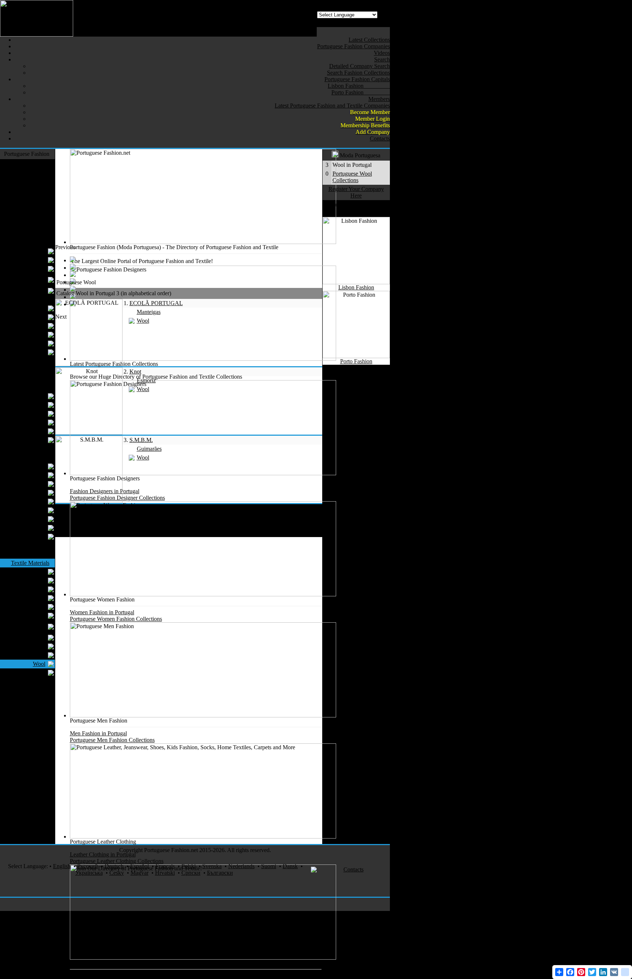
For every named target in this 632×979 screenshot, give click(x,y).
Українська (89, 873)
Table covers (30, 501)
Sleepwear (37, 545)
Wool (39, 664)
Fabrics (37, 580)
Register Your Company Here (356, 192)
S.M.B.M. (141, 440)
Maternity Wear (27, 291)
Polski (188, 866)
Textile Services (31, 800)
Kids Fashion (34, 361)
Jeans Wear (36, 190)
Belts (39, 405)
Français (165, 866)
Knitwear (38, 225)
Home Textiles (32, 457)
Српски (190, 873)
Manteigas (149, 312)
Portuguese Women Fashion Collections (116, 619)
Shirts (38, 326)
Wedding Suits (28, 343)
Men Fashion (34, 299)
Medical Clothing (29, 839)
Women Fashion (30, 242)
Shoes (42, 378)
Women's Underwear (32, 279)
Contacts (353, 869)
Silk (44, 681)
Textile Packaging (24, 672)
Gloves (37, 440)
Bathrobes (33, 510)
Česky (116, 873)
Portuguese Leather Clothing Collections (116, 861)
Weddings (37, 822)
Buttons (36, 589)
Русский (87, 866)
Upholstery (32, 528)
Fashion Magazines (27, 734)
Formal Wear (34, 172)
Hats (40, 413)
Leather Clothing (29, 207)
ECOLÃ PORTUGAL (156, 303)
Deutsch (114, 866)
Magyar (139, 873)
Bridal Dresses (28, 251)
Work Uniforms (31, 699)
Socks (42, 449)
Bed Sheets (32, 484)
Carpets (40, 554)
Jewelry (40, 782)
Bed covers (32, 475)
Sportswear (36, 233)
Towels (37, 493)
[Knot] (89, 433)
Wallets (37, 422)
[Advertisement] (188, 260)
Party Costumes (31, 831)
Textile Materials (30, 563)
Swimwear (37, 216)
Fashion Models (30, 791)
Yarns (38, 572)
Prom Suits (32, 308)
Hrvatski (165, 873)
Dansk (290, 866)
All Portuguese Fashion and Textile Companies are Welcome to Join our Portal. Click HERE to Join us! (189, 975)
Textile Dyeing (28, 637)
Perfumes (38, 765)
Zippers (36, 655)
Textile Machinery (28, 708)
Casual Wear (34, 198)
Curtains (35, 466)
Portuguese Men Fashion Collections (112, 740)
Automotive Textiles (26, 773)
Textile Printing (31, 743)
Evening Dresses (26, 260)
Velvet (42, 690)
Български (220, 873)
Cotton (37, 607)
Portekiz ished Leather (29, 626)
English (62, 866)
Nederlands (241, 866)
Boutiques (33, 269)
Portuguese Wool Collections (352, 176)
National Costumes (27, 725)
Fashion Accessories (26, 387)
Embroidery (31, 646)
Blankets (35, 519)
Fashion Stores (32, 716)
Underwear (32, 317)
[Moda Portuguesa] (36, 34)
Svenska (212, 866)
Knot (135, 371)
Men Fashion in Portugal (98, 733)
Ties (40, 334)
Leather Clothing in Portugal (103, 854)
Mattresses (33, 536)
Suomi (268, 866)
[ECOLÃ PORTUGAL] (89, 364)
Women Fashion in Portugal (102, 612)
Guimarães (149, 449)
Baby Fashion (33, 370)
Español (139, 866)
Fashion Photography (34, 753)
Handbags (33, 396)
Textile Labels (29, 598)
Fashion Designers (28, 163)
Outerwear (37, 181)
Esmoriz (146, 380)
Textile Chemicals (24, 615)
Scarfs (38, 431)
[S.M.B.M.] (89, 501)
